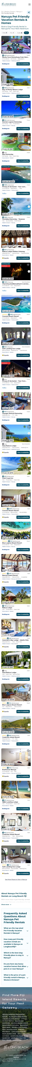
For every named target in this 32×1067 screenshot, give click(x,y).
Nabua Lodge (7, 608)
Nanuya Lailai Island (16, 579)
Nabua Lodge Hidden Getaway (13, 251)
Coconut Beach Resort (10, 316)
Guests (19, 32)
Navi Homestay (7, 154)
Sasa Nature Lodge (9, 446)
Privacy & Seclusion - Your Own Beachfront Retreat (13, 381)
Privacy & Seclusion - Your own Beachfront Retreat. (13, 187)
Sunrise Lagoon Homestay (12, 122)
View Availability (23, 64)
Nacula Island (5, 158)
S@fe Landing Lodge (10, 802)
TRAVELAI (16, 1057)
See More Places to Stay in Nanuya (16, 879)
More (26, 32)
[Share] (29, 12)
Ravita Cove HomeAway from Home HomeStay (15, 58)
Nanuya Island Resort (10, 575)
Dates (4, 32)
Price (11, 32)
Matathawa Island (15, 60)
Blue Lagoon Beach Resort (12, 543)
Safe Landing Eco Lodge (11, 348)
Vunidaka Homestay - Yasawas (13, 219)
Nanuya (13, 125)
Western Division (6, 60)
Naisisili (11, 158)
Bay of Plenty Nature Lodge (12, 89)
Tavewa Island (14, 190)
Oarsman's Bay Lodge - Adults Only (15, 640)
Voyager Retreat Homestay (12, 413)
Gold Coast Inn (7, 478)
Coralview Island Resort (11, 737)
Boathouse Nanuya (9, 769)
